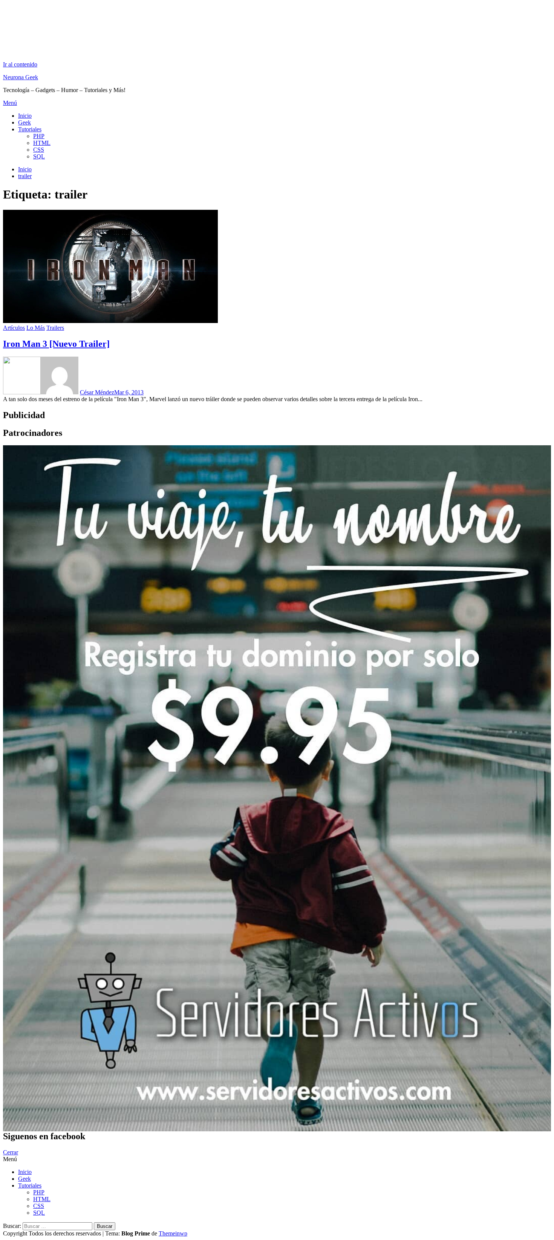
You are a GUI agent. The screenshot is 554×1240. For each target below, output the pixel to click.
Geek (24, 122)
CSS (38, 149)
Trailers (55, 328)
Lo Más (35, 328)
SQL (39, 156)
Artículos (14, 328)
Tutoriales (29, 129)
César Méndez (97, 392)
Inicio (25, 115)
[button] (277, 103)
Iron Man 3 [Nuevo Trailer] (56, 344)
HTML (42, 143)
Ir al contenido (20, 64)
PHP (38, 136)
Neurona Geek (20, 77)
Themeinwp (173, 1233)
